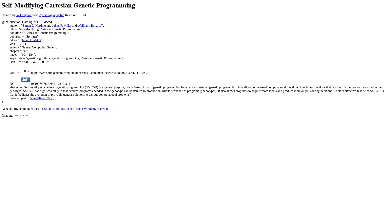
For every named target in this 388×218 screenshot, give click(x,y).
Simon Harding (54, 108)
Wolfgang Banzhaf (90, 25)
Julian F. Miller (61, 25)
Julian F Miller (73, 108)
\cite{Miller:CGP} (42, 98)
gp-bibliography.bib (51, 15)
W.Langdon (24, 15)
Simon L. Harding (34, 25)
